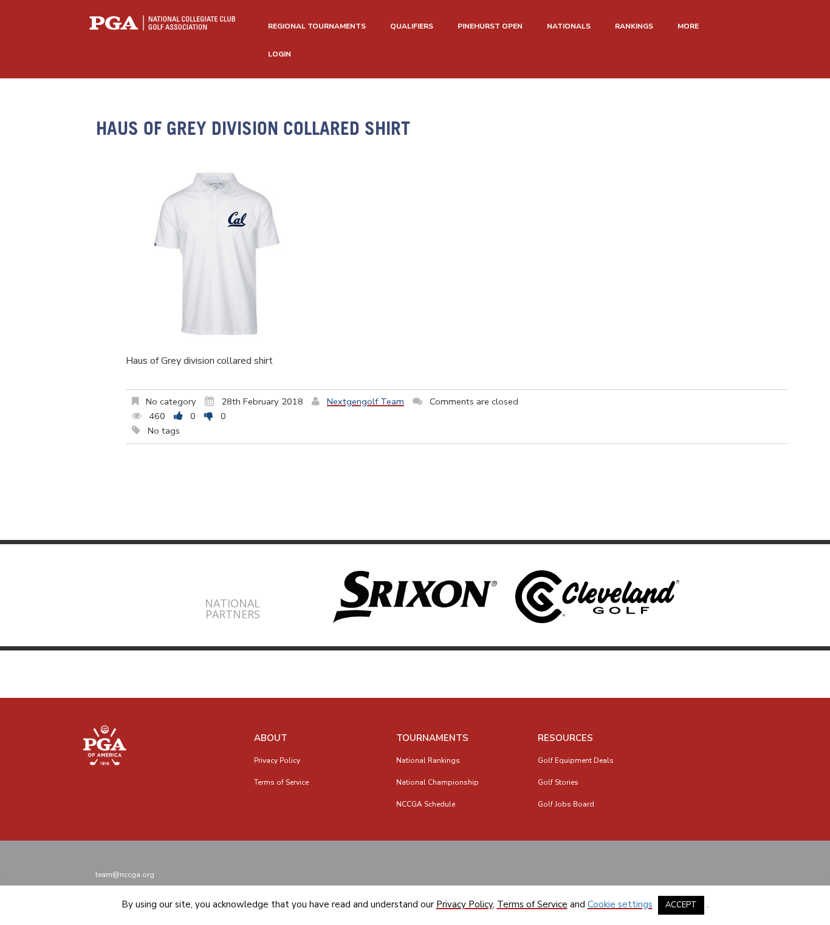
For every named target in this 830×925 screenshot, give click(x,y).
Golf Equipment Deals (576, 760)
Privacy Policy (277, 760)
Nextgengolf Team (365, 401)
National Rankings (428, 760)
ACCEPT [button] (681, 904)
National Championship (437, 782)
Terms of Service (281, 782)
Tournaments (432, 738)
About (270, 738)
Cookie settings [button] (620, 904)
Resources (565, 738)
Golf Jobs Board (566, 804)
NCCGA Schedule (425, 804)
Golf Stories (558, 782)
